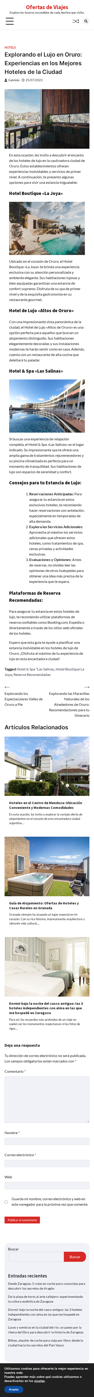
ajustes (39, 1381)
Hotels (10, 47)
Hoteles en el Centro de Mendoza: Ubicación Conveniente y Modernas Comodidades (45, 805)
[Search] (86, 21)
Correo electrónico (20, 1155)
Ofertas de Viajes (47, 7)
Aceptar (14, 1389)
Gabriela (13, 80)
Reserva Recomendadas (32, 674)
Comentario (15, 1071)
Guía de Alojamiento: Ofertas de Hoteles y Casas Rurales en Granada (44, 905)
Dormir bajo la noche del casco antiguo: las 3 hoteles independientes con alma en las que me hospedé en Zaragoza (46, 1008)
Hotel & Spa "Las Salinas (35, 669)
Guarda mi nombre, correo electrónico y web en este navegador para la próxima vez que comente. (50, 1201)
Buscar (13, 1249)
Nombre (12, 1132)
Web (8, 1177)
